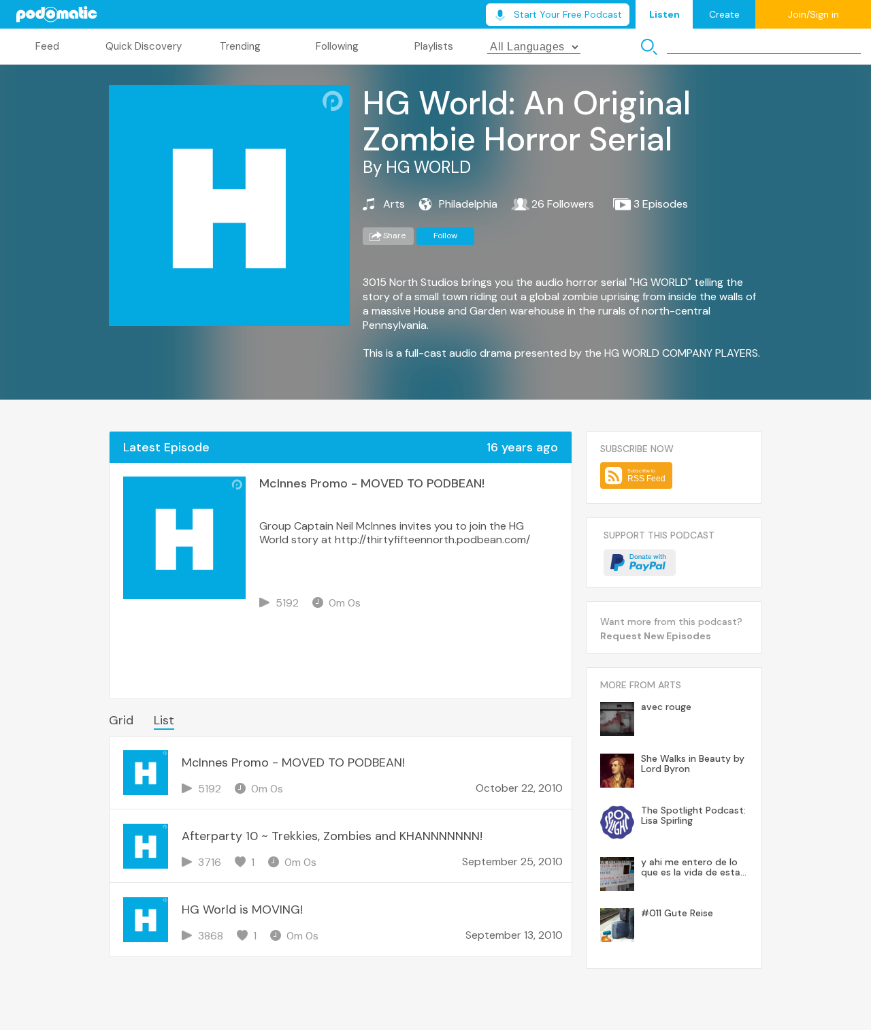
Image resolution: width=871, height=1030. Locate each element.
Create (724, 14)
